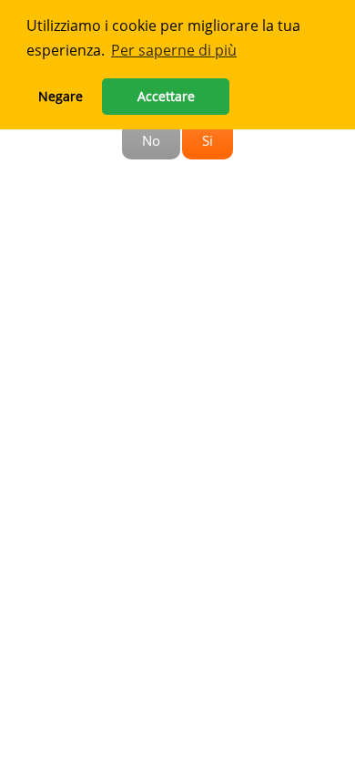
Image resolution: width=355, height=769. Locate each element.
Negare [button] (60, 96)
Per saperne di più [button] (174, 50)
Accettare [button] (166, 96)
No (151, 140)
